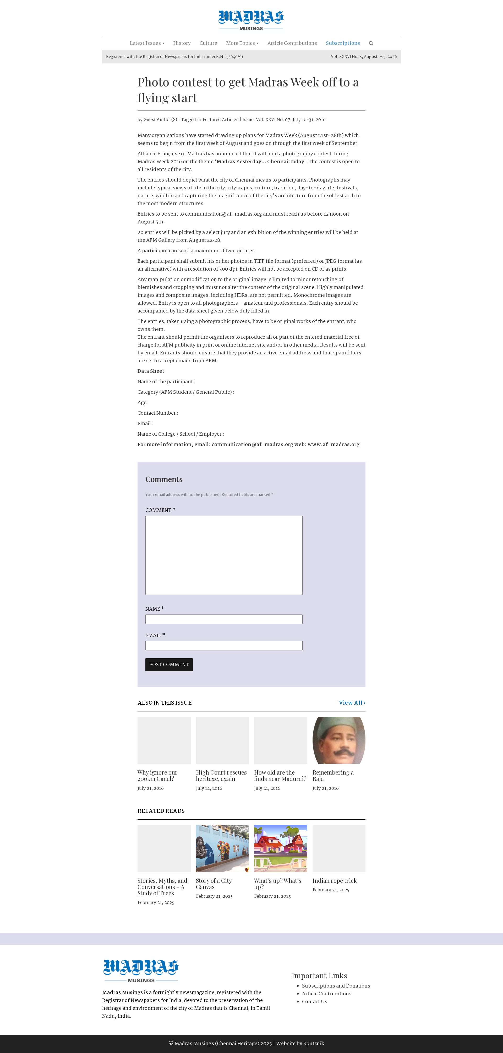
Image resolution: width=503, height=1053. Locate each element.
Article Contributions (292, 43)
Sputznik (313, 1044)
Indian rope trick (335, 880)
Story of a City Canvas (214, 883)
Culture (208, 43)
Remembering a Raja (333, 775)
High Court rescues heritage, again (221, 775)
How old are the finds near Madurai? (280, 775)
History (182, 43)
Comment (160, 510)
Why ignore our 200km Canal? (158, 775)
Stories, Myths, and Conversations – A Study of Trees (162, 886)
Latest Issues (146, 43)
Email (155, 636)
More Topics (241, 43)
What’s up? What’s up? (277, 883)
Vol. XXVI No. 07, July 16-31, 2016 (291, 119)
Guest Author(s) (160, 119)
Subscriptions (343, 43)
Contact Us (314, 1002)
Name (154, 609)
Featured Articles (220, 119)
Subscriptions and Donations (336, 986)
